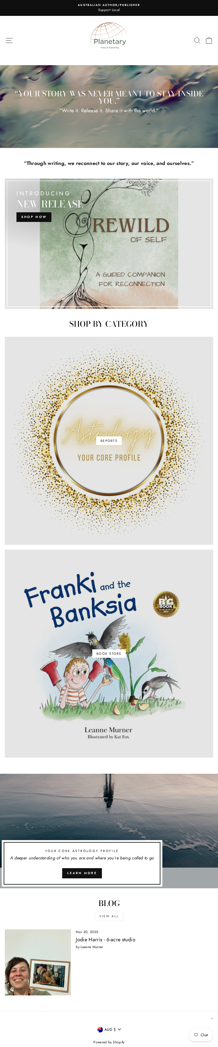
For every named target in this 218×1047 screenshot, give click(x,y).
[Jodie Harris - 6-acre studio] (38, 962)
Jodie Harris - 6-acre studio (105, 939)
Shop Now (34, 217)
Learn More (82, 873)
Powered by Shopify (108, 1042)
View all (109, 916)
